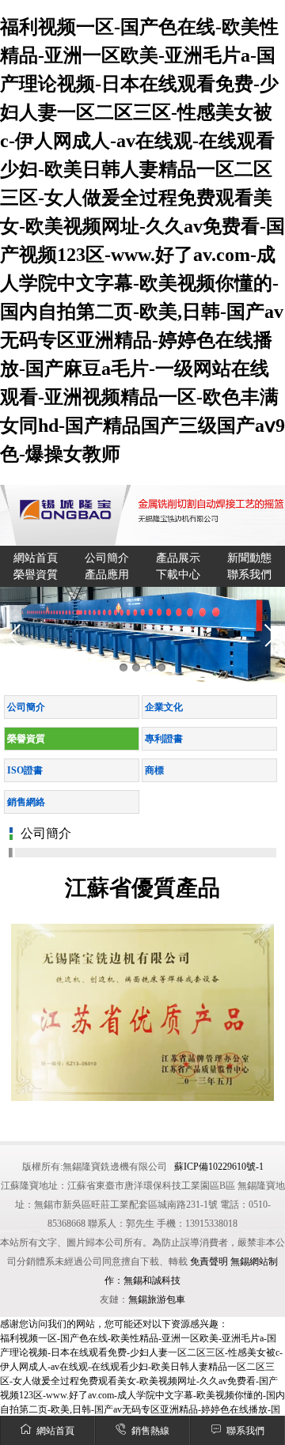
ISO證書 (25, 770)
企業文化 (164, 707)
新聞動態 (249, 558)
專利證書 (164, 738)
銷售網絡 (26, 802)
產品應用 (107, 575)
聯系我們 (245, 1430)
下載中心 (178, 575)
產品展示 (178, 558)
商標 (154, 770)
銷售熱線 (150, 1430)
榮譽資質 (35, 575)
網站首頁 (55, 1430)
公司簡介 (107, 558)
